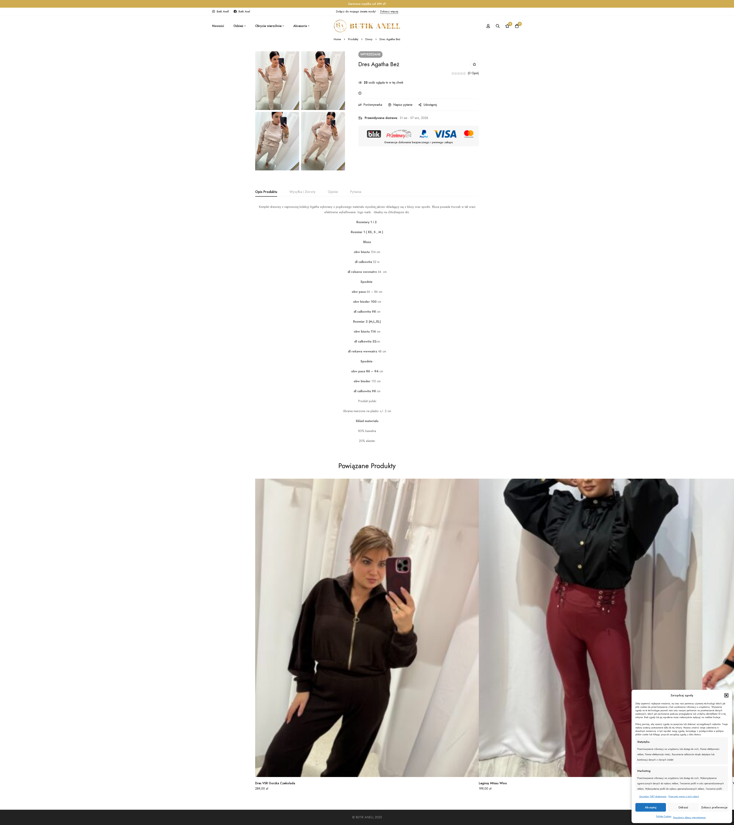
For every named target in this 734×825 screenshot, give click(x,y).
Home (337, 39)
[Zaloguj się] (488, 26)
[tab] (266, 192)
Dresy (369, 39)
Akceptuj (650, 807)
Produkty (353, 39)
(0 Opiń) (473, 73)
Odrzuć (683, 807)
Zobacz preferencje (714, 807)
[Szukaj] (498, 26)
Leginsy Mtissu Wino (493, 783)
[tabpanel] (367, 324)
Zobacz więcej (389, 11)
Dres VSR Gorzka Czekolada (275, 783)
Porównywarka (372, 105)
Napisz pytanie (402, 105)
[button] (726, 695)
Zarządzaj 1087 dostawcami (653, 796)
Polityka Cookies (663, 816)
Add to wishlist (474, 64)
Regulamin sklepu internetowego (689, 817)
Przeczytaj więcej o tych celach (683, 796)
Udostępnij (430, 105)
